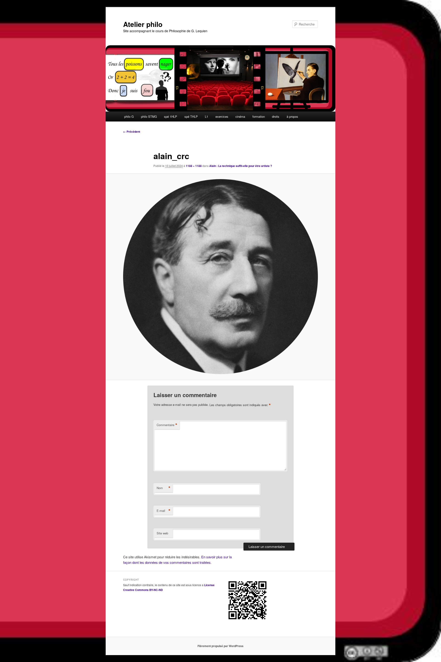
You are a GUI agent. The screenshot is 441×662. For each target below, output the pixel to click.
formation (258, 116)
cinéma (240, 116)
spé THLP (191, 116)
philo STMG (149, 116)
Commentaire (167, 425)
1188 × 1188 (194, 166)
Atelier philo (142, 24)
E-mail (163, 510)
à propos (292, 116)
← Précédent (131, 131)
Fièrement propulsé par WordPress (220, 646)
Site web (162, 533)
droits (275, 116)
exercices (221, 116)
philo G (129, 116)
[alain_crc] (220, 276)
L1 (206, 116)
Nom (163, 488)
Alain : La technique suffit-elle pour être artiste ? (240, 166)
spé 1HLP (170, 116)
